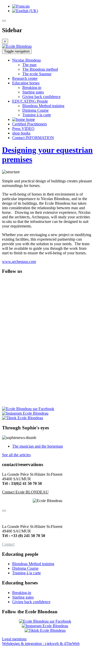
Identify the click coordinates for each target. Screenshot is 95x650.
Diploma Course (25, 568)
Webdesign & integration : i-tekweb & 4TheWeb (41, 643)
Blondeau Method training (33, 564)
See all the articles (16, 455)
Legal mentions (14, 639)
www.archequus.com (19, 261)
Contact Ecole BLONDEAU (25, 492)
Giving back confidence (31, 602)
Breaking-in (21, 592)
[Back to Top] (4, 510)
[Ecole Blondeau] (17, 46)
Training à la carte (26, 573)
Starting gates (23, 597)
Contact (8, 544)
